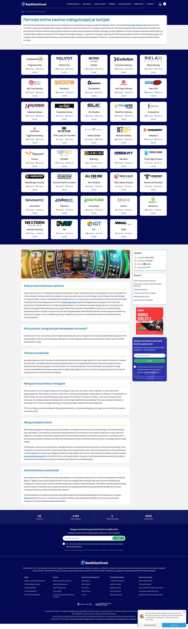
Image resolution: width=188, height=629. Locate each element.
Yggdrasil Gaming (35, 135)
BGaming (94, 159)
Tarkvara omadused (140, 289)
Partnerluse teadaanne (32, 595)
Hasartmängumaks (59, 588)
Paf (64, 229)
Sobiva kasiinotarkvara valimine (144, 281)
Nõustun (174, 625)
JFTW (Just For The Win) (64, 135)
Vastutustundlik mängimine (62, 581)
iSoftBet (64, 159)
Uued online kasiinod (117, 581)
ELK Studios (94, 112)
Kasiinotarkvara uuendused (143, 300)
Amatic (123, 206)
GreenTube (94, 206)
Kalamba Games (34, 112)
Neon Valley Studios (123, 182)
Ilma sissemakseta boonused (148, 591)
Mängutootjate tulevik (141, 296)
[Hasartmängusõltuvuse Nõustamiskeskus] (103, 604)
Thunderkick (94, 88)
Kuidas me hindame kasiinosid (34, 581)
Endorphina (153, 112)
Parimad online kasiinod (90, 577)
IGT (94, 229)
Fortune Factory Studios (64, 182)
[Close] (184, 612)
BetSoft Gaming (123, 135)
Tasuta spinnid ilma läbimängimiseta (151, 588)
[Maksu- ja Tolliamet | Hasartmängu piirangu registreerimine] (84, 604)
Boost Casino (86, 591)
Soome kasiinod (115, 591)
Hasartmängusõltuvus (60, 584)
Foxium (34, 159)
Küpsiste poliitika (30, 588)
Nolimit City (64, 65)
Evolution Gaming (123, 65)
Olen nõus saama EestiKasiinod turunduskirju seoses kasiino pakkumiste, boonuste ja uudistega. (150, 369)
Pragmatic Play (35, 65)
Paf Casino (85, 588)
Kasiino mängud (115, 584)
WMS (123, 229)
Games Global (93, 135)
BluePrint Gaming (123, 112)
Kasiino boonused (145, 577)
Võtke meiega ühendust (32, 584)
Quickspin (64, 88)
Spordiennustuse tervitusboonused (151, 595)
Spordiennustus (115, 588)
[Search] (164, 4)
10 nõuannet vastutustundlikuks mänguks (64, 596)
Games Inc (153, 206)
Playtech (64, 206)
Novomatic (35, 206)
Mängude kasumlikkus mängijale (145, 293)
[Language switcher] (160, 4)
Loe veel (34, 72)
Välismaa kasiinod (116, 595)
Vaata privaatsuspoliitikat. (151, 372)
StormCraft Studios (153, 182)
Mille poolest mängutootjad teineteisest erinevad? (148, 285)
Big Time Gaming (35, 88)
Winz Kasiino (85, 584)
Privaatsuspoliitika (30, 591)
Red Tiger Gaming (123, 88)
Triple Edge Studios (153, 159)
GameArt (123, 159)
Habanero (153, 135)
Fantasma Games (64, 112)
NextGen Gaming (35, 229)
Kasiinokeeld (57, 591)
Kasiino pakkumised (145, 581)
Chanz (83, 595)
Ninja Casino (85, 581)
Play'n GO (153, 88)
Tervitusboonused (145, 584)
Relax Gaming (153, 65)
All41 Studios (94, 182)
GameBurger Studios (34, 182)
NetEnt (94, 65)
